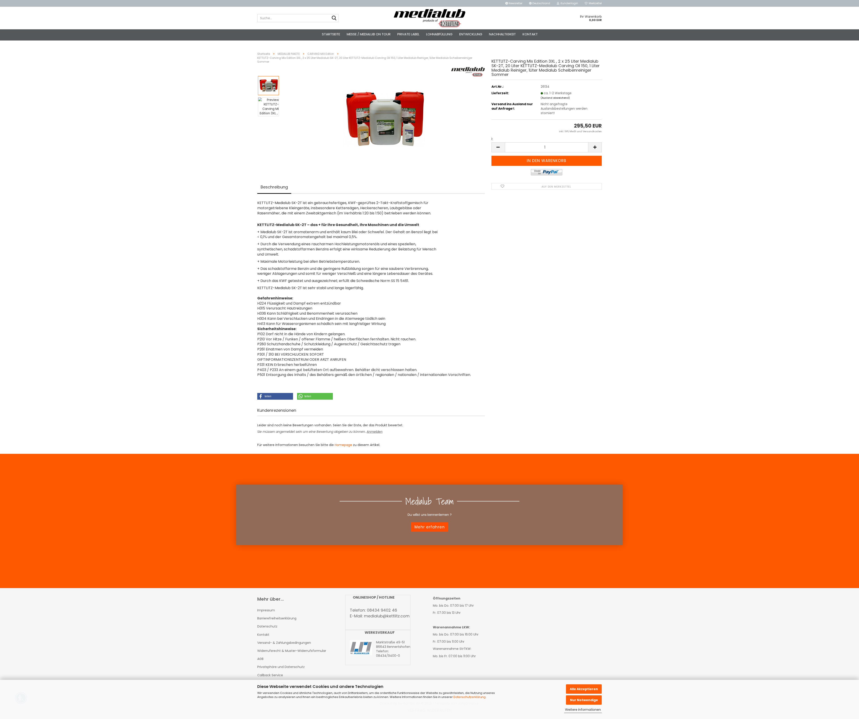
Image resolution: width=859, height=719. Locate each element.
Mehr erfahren (430, 526)
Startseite (331, 34)
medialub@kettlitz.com (387, 616)
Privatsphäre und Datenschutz (281, 667)
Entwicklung (470, 34)
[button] (539, 3)
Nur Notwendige (584, 700)
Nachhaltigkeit (502, 34)
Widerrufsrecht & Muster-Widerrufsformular (291, 651)
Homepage (343, 445)
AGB (260, 659)
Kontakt (530, 34)
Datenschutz (267, 626)
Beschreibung (274, 187)
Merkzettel (594, 3)
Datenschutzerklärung (469, 697)
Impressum (266, 610)
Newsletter (515, 3)
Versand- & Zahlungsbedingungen (284, 642)
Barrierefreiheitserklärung (276, 618)
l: (492, 139)
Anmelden (375, 431)
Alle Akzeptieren (584, 689)
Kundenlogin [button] (568, 3)
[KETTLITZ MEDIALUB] (429, 18)
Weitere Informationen (583, 709)
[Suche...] (334, 18)
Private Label (408, 34)
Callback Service (270, 675)
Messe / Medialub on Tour (369, 34)
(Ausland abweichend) (555, 98)
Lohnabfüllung (439, 34)
